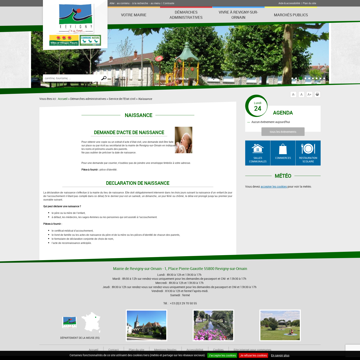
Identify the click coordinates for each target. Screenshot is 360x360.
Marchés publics (291, 14)
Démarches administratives (186, 15)
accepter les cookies (274, 186)
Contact (113, 350)
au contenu (123, 3)
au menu (155, 3)
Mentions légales (165, 350)
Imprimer (320, 94)
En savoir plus (280, 355)
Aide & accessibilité (289, 3)
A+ (309, 94)
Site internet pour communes (252, 350)
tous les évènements (283, 132)
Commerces (283, 157)
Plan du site (309, 3)
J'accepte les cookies (222, 355)
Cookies (218, 350)
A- (293, 94)
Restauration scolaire (308, 159)
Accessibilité (194, 350)
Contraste (168, 3)
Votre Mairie (133, 14)
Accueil (63, 99)
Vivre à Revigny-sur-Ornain (238, 15)
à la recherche (140, 3)
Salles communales (257, 159)
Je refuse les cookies (253, 355)
